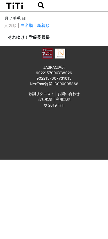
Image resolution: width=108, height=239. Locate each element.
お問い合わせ (69, 93)
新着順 (43, 25)
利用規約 (63, 99)
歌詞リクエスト (41, 93)
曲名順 (26, 25)
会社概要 (45, 99)
